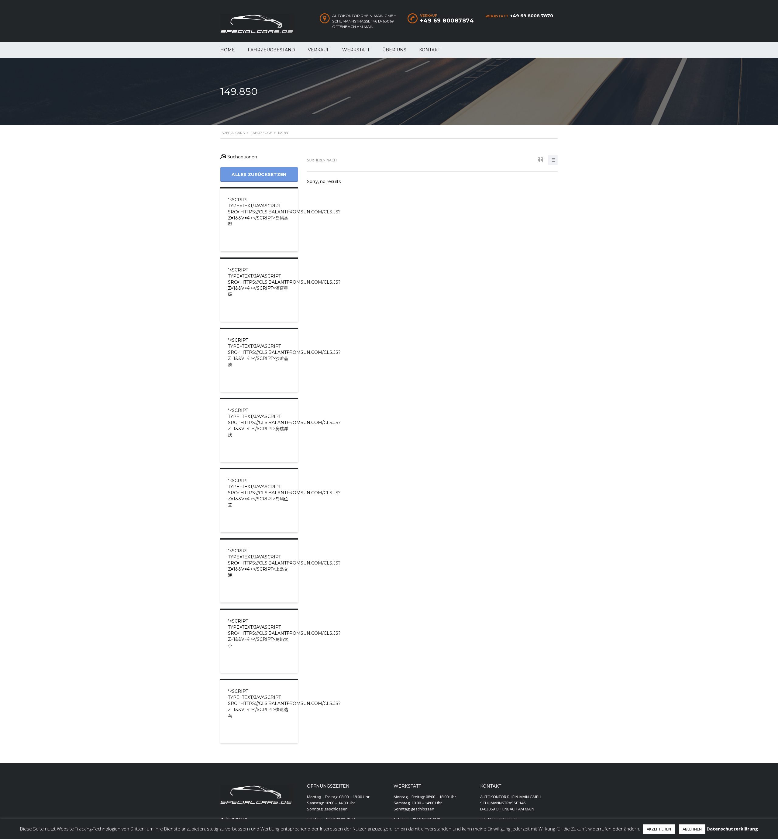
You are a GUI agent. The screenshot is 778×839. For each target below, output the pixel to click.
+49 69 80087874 (447, 20)
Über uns (394, 50)
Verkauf (318, 50)
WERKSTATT (356, 50)
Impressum (236, 818)
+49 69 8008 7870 (531, 16)
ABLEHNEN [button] (692, 829)
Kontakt (429, 50)
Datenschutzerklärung (732, 829)
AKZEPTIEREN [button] (659, 829)
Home (227, 50)
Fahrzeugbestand (271, 50)
